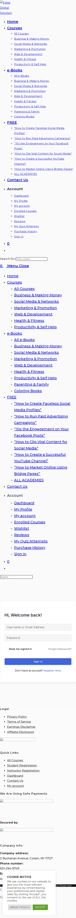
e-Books (14, 333)
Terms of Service (19, 721)
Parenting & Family (31, 384)
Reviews (21, 535)
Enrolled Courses (29, 522)
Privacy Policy (17, 716)
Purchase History (29, 547)
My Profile (23, 509)
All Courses (24, 289)
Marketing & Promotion (35, 308)
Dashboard (24, 503)
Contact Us (17, 486)
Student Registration (22, 765)
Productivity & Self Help (35, 327)
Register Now (52, 670)
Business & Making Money (38, 295)
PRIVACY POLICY (20, 907)
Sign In (20, 554)
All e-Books (24, 340)
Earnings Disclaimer (21, 727)
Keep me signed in (20, 648)
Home (12, 276)
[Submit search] (34, 577)
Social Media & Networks (36, 301)
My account (25, 516)
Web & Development (33, 314)
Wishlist (21, 528)
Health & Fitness (29, 320)
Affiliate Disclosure (20, 732)
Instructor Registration (23, 770)
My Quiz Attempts (31, 541)
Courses (14, 282)
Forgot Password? (60, 649)
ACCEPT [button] (40, 907)
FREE (11, 397)
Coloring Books (28, 391)
